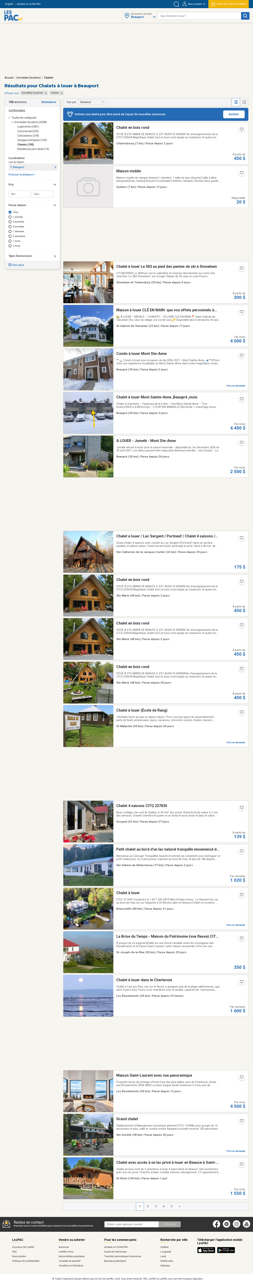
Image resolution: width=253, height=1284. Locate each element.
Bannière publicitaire (115, 1261)
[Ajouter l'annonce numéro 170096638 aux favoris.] (241, 269)
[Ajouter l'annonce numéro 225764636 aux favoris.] (241, 1165)
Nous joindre (19, 1256)
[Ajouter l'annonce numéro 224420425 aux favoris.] (241, 130)
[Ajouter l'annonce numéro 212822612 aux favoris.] (241, 939)
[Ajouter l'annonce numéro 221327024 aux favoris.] (241, 357)
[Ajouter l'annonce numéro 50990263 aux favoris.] (241, 809)
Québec (164, 1247)
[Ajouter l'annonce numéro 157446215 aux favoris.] (241, 1122)
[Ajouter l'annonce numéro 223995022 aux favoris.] (241, 1078)
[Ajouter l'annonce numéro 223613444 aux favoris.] (241, 444)
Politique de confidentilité (25, 1261)
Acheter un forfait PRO (116, 1247)
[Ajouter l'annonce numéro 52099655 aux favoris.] (241, 713)
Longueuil (165, 1251)
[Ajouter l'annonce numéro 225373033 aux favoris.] (241, 174)
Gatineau (165, 1265)
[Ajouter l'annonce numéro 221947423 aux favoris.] (241, 852)
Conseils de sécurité (69, 1261)
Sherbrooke (166, 1261)
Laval (163, 1256)
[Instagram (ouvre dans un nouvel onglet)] (237, 1227)
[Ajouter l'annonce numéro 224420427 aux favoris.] (241, 583)
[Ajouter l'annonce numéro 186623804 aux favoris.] (241, 670)
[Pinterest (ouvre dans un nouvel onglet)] (227, 1227)
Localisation (17, 158)
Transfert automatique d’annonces (122, 1256)
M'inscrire (169, 1224)
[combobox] (199, 16)
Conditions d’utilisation (71, 1265)
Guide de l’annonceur (115, 1251)
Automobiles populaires (72, 1256)
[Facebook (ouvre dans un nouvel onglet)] (217, 1227)
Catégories (17, 110)
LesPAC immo (66, 1251)
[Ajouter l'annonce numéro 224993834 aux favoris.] (241, 313)
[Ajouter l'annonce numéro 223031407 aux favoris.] (241, 983)
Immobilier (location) (28, 77)
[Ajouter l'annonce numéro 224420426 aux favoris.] (241, 626)
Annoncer (64, 1247)
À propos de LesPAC (23, 1247)
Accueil (9, 77)
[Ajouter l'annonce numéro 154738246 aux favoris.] (241, 400)
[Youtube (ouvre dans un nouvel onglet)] (247, 1227)
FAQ (14, 1251)
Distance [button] (85, 102)
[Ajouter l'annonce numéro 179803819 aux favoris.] (241, 896)
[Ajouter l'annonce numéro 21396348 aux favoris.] (241, 539)
